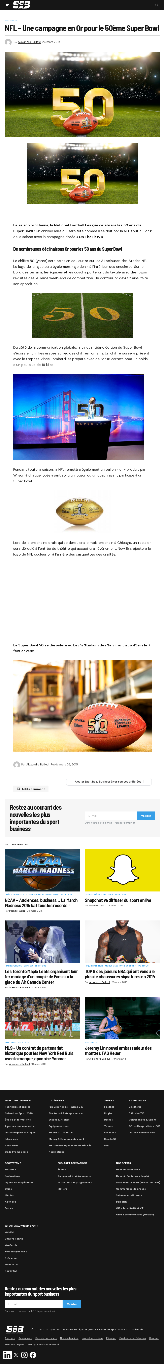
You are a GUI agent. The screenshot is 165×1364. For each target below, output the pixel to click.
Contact (154, 1338)
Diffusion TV (136, 1113)
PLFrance (11, 1258)
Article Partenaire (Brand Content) (138, 1182)
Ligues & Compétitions (19, 1182)
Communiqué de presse (131, 1188)
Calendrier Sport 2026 (19, 1113)
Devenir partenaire (46, 1338)
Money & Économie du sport (44, 895)
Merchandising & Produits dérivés (70, 1145)
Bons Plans (11, 1145)
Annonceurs (25, 1338)
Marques (10, 1169)
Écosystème (13, 1163)
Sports (109, 1100)
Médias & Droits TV (16, 895)
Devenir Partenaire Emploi (132, 1176)
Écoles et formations (18, 1119)
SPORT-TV (11, 1264)
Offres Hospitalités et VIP (144, 1126)
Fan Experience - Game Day (19, 966)
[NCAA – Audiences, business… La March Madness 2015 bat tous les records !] (42, 870)
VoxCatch (11, 1245)
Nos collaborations (92, 1338)
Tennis (108, 1126)
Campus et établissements (74, 1176)
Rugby (108, 1113)
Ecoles (9, 1208)
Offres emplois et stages (20, 1132)
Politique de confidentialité (43, 1344)
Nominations (56, 1151)
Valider (146, 816)
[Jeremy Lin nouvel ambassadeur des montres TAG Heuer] (122, 1018)
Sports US (12, 21)
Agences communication (20, 1126)
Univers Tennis (14, 1238)
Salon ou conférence (129, 1195)
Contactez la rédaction (132, 1338)
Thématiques (137, 1100)
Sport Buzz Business (18, 1100)
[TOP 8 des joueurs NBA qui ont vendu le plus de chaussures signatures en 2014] (122, 941)
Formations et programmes (75, 1182)
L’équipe (111, 1338)
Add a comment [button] (33, 789)
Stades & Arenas (59, 1119)
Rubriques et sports (17, 1106)
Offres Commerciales (142, 1132)
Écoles (62, 1169)
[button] (7, 5)
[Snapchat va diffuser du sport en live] (122, 870)
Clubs (8, 1188)
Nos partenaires (69, 1338)
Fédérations (12, 1176)
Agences (10, 1201)
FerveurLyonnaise (16, 1251)
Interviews (11, 1139)
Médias (9, 1195)
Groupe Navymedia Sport (21, 1225)
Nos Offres (123, 1163)
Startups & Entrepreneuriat (66, 1113)
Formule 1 (110, 1132)
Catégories (56, 1100)
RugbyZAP (11, 1271)
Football (11, 1043)
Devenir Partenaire (128, 1169)
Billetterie (135, 1106)
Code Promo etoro (16, 1151)
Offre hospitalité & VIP (130, 1208)
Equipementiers (94, 966)
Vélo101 (9, 1232)
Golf (106, 1145)
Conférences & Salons (143, 1119)
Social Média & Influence (99, 895)
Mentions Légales (15, 1344)
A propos (10, 1338)
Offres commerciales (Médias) (135, 1214)
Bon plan (121, 1201)
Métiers (62, 1188)
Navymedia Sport (107, 1329)
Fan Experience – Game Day (66, 1106)
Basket (108, 1119)
